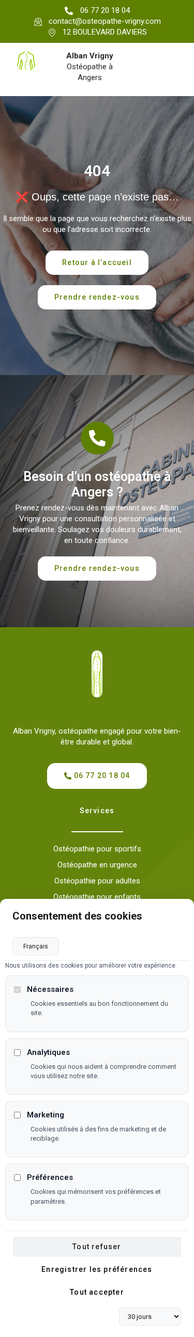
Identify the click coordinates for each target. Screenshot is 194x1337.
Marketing (45, 1115)
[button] (97, 297)
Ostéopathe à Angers (89, 66)
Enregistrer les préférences (96, 1269)
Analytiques (48, 1052)
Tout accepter (97, 1292)
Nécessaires (50, 989)
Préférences (50, 1177)
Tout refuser (96, 1246)
